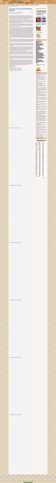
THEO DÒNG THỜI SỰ (39, 56)
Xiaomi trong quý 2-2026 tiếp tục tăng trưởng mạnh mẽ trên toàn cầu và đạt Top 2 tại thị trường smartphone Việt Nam (41, 116)
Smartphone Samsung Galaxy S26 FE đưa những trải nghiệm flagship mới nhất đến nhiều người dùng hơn (41, 93)
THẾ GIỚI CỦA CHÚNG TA (39, 54)
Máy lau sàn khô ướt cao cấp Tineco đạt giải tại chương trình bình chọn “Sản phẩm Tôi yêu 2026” (41, 107)
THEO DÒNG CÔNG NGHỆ (39, 55)
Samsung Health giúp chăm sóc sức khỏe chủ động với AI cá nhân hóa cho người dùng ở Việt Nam (41, 75)
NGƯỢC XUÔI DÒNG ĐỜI (39, 48)
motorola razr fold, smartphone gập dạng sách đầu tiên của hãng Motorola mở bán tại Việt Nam (41, 130)
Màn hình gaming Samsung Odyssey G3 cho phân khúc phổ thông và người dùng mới (41, 120)
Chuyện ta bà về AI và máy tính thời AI (41, 126)
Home (43, 0)
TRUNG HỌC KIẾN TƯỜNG (40, 61)
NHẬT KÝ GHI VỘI (38, 49)
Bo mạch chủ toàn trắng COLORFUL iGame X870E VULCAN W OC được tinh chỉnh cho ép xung (41, 123)
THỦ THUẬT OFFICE (39, 60)
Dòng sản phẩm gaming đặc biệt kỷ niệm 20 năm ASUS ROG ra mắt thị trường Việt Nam (41, 109)
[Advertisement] (41, 185)
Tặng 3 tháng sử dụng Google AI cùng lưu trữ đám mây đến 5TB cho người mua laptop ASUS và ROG (41, 114)
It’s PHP (46, 0)
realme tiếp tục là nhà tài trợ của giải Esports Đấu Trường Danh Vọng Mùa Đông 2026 (41, 86)
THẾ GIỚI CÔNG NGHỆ (39, 53)
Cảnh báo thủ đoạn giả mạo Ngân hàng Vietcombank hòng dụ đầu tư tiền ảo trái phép (41, 102)
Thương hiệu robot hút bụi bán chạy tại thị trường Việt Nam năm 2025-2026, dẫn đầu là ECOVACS (41, 132)
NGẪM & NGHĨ (38, 47)
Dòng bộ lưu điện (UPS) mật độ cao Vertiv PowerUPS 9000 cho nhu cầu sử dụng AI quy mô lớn (41, 104)
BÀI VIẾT (37, 42)
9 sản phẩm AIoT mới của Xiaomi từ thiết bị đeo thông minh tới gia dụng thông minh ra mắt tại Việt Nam (41, 90)
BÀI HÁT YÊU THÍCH (39, 41)
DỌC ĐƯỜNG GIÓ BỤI (39, 43)
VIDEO (37, 62)
